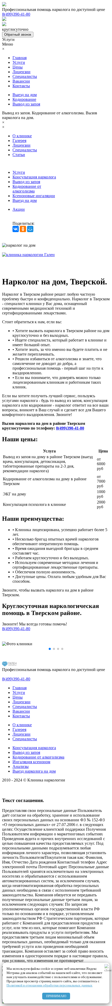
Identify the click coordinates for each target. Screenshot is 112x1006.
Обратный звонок (17, 34)
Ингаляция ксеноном (31, 762)
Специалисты (25, 76)
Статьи (19, 154)
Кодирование (24, 99)
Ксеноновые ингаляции (34, 196)
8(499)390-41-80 (70, 428)
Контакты (21, 86)
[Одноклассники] (23, 229)
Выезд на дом (25, 94)
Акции (19, 209)
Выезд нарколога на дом (34, 771)
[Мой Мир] (30, 229)
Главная (20, 57)
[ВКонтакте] (16, 229)
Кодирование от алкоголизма (27, 188)
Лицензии (21, 72)
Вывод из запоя (26, 104)
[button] (50, 649)
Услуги (19, 62)
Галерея (19, 140)
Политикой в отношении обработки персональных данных (49, 985)
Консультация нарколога (34, 177)
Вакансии (21, 81)
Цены (18, 67)
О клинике (22, 136)
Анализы (21, 766)
